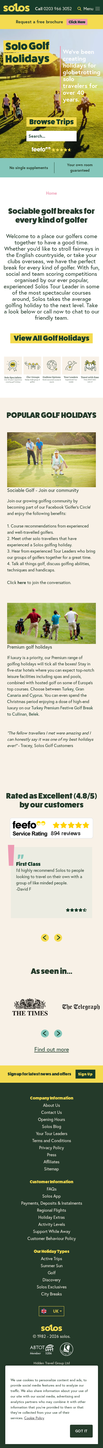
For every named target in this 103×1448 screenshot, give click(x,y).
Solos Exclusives (52, 1286)
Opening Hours (51, 1119)
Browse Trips (51, 122)
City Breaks (51, 1294)
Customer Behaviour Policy (51, 1238)
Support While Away (51, 1231)
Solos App (51, 1196)
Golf (51, 1272)
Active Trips (51, 1258)
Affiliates (51, 1161)
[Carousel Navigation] (51, 1033)
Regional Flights (51, 1210)
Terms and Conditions (51, 1140)
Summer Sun (52, 1265)
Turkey (67, 689)
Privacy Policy (51, 1147)
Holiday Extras (51, 1217)
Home (51, 193)
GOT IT (81, 1431)
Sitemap (51, 1168)
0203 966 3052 (53, 8)
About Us (51, 1105)
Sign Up (85, 1074)
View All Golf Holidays (51, 338)
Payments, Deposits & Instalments (51, 1203)
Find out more (51, 1049)
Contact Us (51, 1112)
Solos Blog (51, 1126)
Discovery (51, 1279)
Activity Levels (51, 1224)
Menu (88, 8)
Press (51, 1154)
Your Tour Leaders (51, 1133)
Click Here (77, 22)
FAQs (52, 1189)
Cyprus (36, 695)
